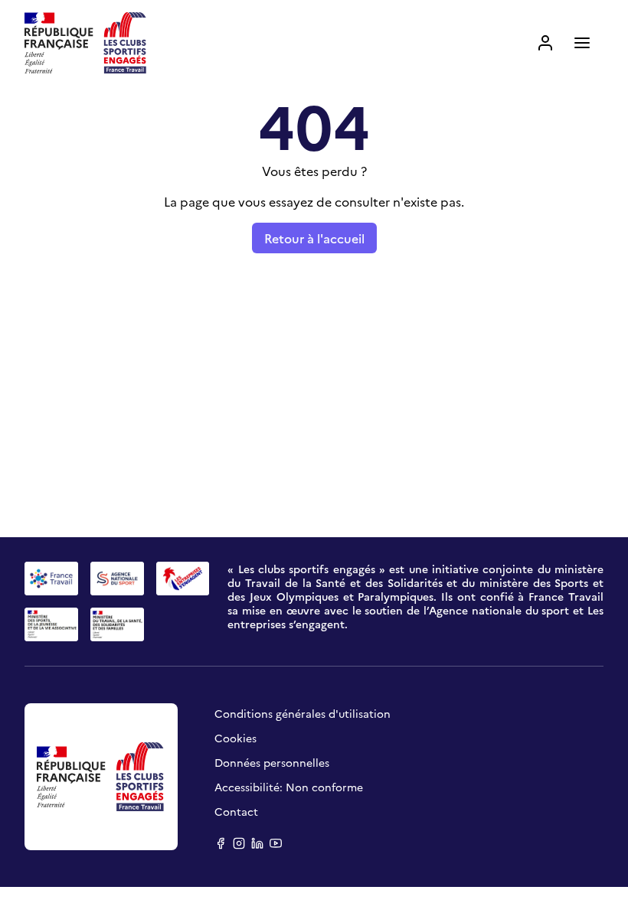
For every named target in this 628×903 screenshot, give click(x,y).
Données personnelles (271, 762)
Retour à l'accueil (314, 238)
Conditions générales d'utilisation (302, 713)
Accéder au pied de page (333, 21)
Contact (236, 811)
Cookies (235, 737)
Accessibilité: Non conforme (288, 786)
